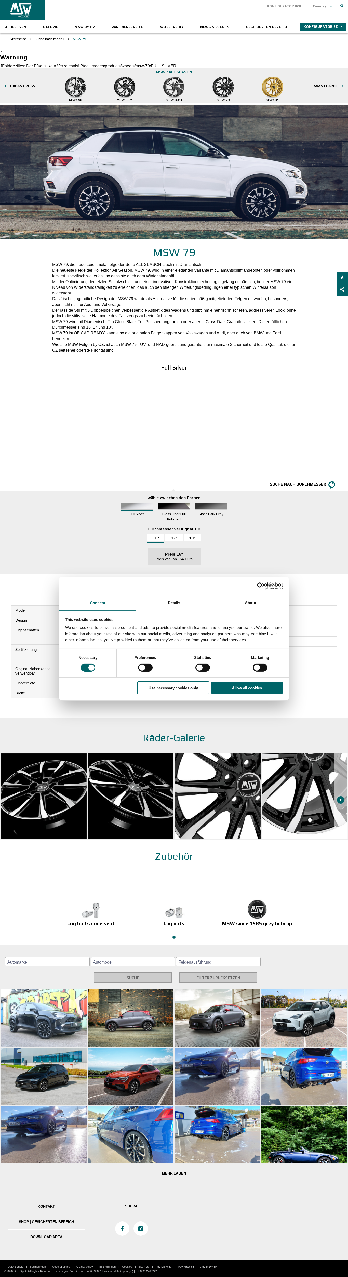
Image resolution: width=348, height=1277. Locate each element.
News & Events (214, 27)
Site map (144, 1266)
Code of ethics (61, 1266)
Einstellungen (107, 1266)
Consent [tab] (97, 602)
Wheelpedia (172, 27)
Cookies (127, 1266)
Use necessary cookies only (173, 688)
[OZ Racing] (87, 10)
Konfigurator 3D (321, 27)
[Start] (342, 5)
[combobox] (47, 961)
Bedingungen (38, 1266)
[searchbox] (48, 962)
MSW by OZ (85, 27)
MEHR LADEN (174, 1173)
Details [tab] (174, 602)
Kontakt (46, 1206)
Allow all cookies (247, 688)
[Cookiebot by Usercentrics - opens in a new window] (260, 586)
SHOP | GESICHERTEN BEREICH (46, 1222)
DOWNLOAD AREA (46, 1237)
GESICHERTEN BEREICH (266, 27)
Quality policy (84, 1266)
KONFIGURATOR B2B (284, 6)
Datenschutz (15, 1266)
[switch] (145, 668)
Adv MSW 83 (164, 1266)
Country (319, 6)
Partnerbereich (128, 27)
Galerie (50, 27)
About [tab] (250, 602)
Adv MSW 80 (208, 1266)
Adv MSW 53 (186, 1266)
